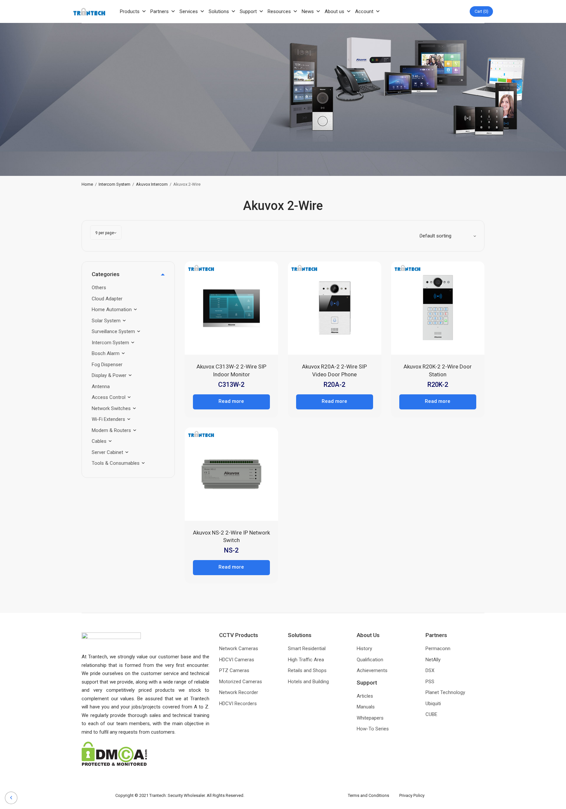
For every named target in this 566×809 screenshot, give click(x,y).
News (308, 11)
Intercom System (114, 184)
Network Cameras (238, 648)
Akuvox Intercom (152, 184)
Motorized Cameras (240, 682)
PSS (429, 682)
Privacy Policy (411, 795)
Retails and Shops (307, 670)
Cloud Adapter (107, 299)
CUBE (431, 714)
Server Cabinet (107, 452)
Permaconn (437, 648)
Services (188, 11)
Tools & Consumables (116, 463)
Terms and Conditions (373, 795)
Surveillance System (113, 331)
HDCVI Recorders (238, 703)
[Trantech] (89, 11)
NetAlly (433, 660)
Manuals (366, 707)
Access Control (108, 397)
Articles (365, 696)
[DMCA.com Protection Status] (114, 753)
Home (87, 184)
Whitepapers (370, 718)
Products (130, 11)
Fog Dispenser (107, 364)
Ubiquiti (433, 703)
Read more (231, 401)
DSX (429, 670)
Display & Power (109, 375)
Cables (99, 441)
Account (364, 11)
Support (248, 11)
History (364, 648)
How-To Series (373, 729)
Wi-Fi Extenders (108, 419)
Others (99, 288)
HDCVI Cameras (236, 660)
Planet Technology (445, 692)
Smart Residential (307, 648)
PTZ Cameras (234, 670)
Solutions (219, 11)
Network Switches (111, 408)
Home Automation (112, 309)
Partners (159, 11)
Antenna (101, 386)
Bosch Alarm (106, 353)
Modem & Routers (111, 430)
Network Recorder (238, 692)
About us (334, 11)
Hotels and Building (308, 682)
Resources (279, 11)
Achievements (372, 670)
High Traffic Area (306, 660)
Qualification (370, 660)
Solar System (106, 321)
